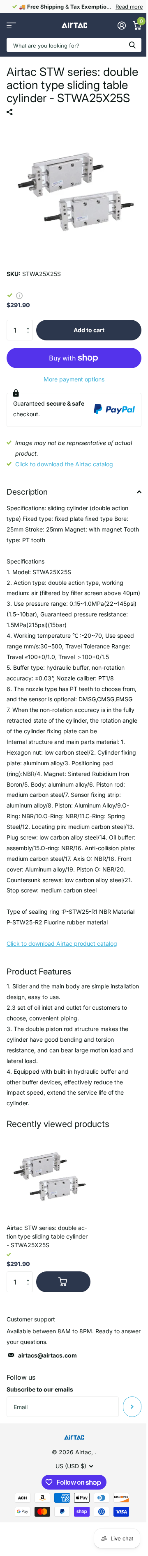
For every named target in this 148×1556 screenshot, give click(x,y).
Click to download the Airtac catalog (64, 464)
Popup (19, 295)
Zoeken (132, 45)
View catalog (11, 25)
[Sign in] (121, 25)
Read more (129, 6)
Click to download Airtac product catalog (62, 943)
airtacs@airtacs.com (47, 1355)
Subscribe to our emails (40, 1389)
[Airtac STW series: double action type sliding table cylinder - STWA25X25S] (48, 1176)
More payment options (74, 379)
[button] (30, 323)
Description (27, 492)
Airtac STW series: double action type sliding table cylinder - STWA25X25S (47, 1236)
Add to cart (89, 329)
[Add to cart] (63, 1281)
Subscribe (132, 1406)
